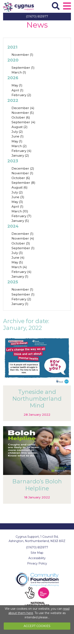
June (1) (18, 136)
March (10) (20, 211)
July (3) (17, 253)
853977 (37, 16)
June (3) (18, 197)
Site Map (37, 553)
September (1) (23, 68)
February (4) (21, 151)
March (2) (19, 146)
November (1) (22, 55)
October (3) (21, 243)
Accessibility (37, 558)
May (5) (17, 262)
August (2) (20, 127)
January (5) (20, 221)
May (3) (17, 202)
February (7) (21, 216)
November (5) (23, 113)
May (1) (17, 85)
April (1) (17, 90)
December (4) (23, 108)
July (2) (17, 132)
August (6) (20, 187)
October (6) (21, 117)
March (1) (19, 72)
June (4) (18, 257)
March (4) (19, 267)
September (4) (23, 122)
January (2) (20, 155)
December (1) (23, 234)
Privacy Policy (37, 563)
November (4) (23, 238)
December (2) (23, 168)
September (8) (23, 183)
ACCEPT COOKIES (37, 626)
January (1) (20, 276)
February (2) (21, 95)
